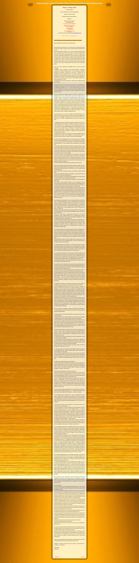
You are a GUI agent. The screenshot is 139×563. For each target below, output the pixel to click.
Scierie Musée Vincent (98, 3)
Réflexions (63, 3)
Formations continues (57, 3)
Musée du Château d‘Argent (41, 3)
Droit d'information (79, 3)
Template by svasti (75, 560)
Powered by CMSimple (64, 560)
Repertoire (85, 3)
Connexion (70, 560)
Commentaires (90, 3)
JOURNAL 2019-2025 (70, 3)
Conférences (50, 3)
